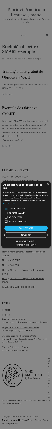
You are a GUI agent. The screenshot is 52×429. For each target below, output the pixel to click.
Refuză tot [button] (26, 235)
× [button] (48, 184)
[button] (26, 241)
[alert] (26, 214)
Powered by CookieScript (26, 245)
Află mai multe (9, 203)
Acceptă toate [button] (26, 228)
